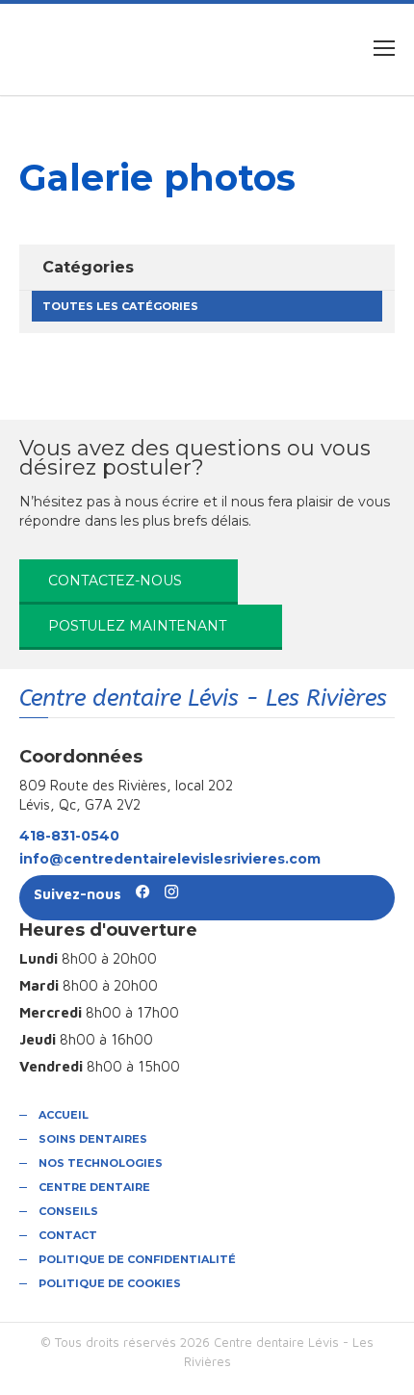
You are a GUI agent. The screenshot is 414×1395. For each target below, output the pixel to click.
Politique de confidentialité (137, 1259)
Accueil (64, 1115)
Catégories (88, 267)
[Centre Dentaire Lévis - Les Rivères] (150, 48)
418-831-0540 (69, 835)
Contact (68, 1235)
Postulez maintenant (137, 625)
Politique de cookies (110, 1283)
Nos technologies (101, 1163)
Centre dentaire (94, 1187)
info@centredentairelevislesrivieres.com (170, 858)
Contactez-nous (115, 580)
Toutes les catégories (120, 306)
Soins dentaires (93, 1139)
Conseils (68, 1211)
